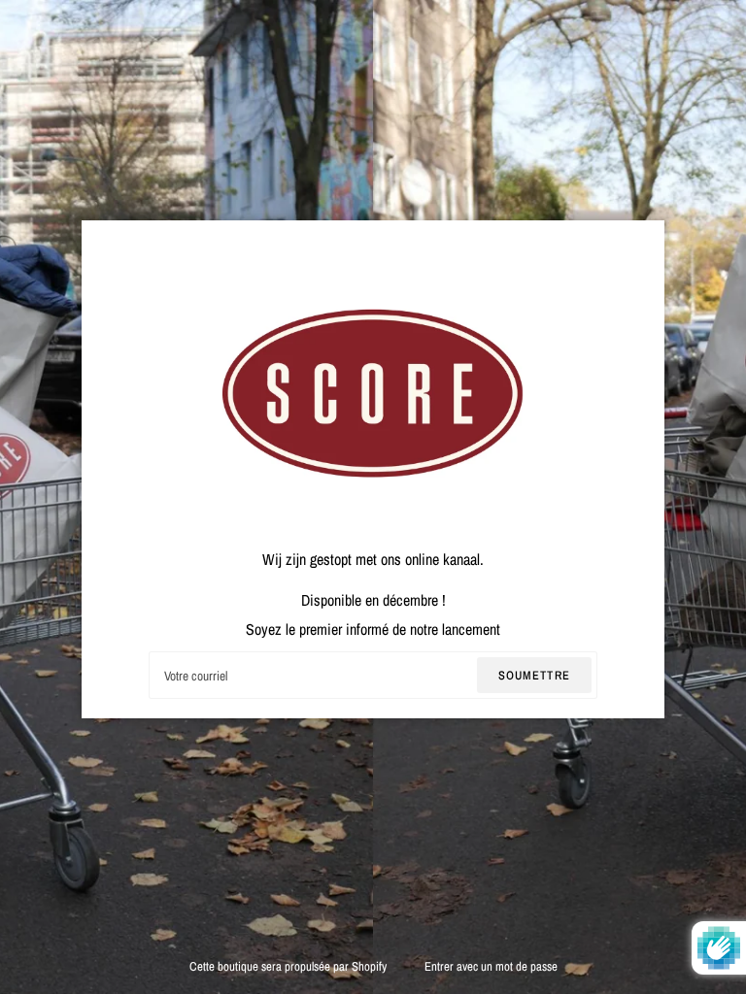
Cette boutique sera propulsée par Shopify (289, 966)
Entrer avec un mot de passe (491, 966)
